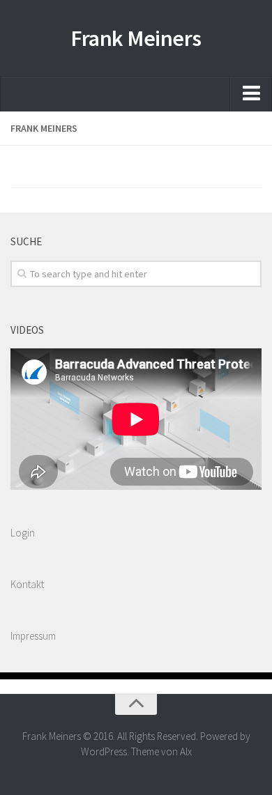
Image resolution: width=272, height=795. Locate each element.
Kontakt (27, 584)
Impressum (33, 635)
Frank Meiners (136, 38)
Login (22, 532)
